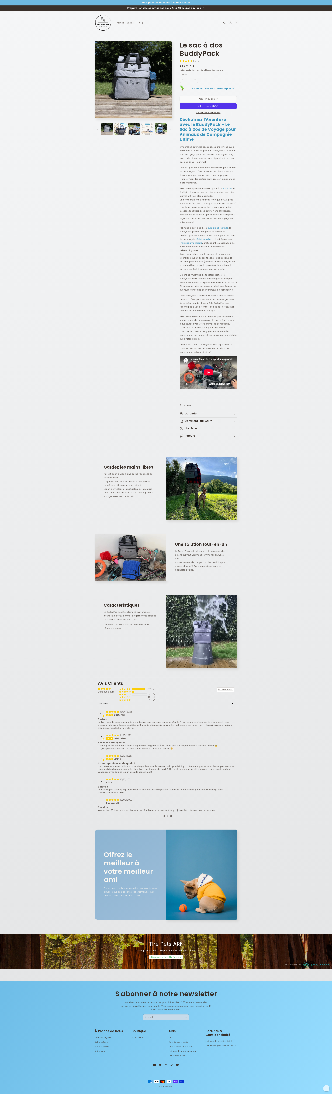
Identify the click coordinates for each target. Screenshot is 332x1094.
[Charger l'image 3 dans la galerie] (134, 129)
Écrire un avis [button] (225, 689)
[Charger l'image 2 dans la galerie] (120, 129)
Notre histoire (101, 1042)
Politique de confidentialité (219, 1041)
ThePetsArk (169, 1087)
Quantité (183, 74)
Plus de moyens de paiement (208, 112)
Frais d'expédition (187, 70)
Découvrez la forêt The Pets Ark (166, 957)
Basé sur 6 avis (106, 691)
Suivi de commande (178, 1042)
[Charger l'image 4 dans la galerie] (147, 129)
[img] (113, 711)
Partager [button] (187, 405)
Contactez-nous (177, 1055)
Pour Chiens (137, 1037)
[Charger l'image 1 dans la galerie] (107, 129)
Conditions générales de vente (221, 1045)
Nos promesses (102, 1046)
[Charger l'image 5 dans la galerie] (161, 129)
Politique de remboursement (183, 1051)
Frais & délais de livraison (181, 1046)
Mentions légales (103, 1037)
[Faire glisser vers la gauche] (97, 129)
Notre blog (100, 1051)
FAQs (171, 1037)
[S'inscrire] (186, 1017)
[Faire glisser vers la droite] (170, 129)
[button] (131, 23)
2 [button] (164, 815)
